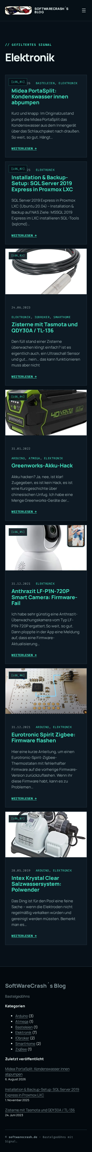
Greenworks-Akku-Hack (42, 465)
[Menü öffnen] (84, 10)
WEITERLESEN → (24, 148)
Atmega (34, 458)
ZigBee (21, 1049)
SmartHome (62, 317)
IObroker (42, 317)
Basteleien (45, 83)
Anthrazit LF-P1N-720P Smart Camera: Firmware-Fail (44, 597)
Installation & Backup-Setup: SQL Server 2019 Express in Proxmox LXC (42, 183)
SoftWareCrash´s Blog (51, 10)
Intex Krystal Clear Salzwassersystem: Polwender (36, 884)
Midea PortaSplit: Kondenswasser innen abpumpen (40, 97)
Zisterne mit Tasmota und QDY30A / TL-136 (45, 327)
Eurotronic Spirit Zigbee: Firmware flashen (43, 738)
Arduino (18, 458)
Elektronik (68, 83)
